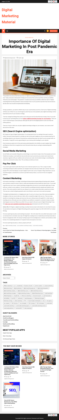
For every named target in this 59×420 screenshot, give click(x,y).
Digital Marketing (29, 37)
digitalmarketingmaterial (9, 57)
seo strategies (23, 303)
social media (49, 303)
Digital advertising (8, 288)
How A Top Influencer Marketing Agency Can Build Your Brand (43, 230)
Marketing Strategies (39, 298)
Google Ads (16, 295)
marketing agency (29, 298)
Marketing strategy (8, 300)
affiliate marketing (8, 285)
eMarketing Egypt (8, 295)
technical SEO (19, 308)
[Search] (45, 31)
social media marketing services (39, 305)
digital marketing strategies (10, 293)
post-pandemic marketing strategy (24, 225)
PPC (25, 300)
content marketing (48, 285)
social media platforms (9, 308)
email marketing (48, 293)
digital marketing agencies (29, 288)
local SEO (13, 298)
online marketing (18, 300)
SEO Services (15, 303)
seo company (7, 303)
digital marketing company (9, 290)
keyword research (37, 295)
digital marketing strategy (10, 225)
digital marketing (17, 288)
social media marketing (37, 225)
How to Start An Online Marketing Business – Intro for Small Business (15, 230)
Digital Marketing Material (10, 16)
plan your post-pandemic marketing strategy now (18, 204)
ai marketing (19, 285)
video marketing (27, 308)
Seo (44, 300)
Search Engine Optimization (34, 300)
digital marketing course (23, 290)
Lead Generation (47, 295)
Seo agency (49, 300)
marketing (20, 298)
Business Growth (28, 285)
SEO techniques (40, 303)
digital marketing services (36, 290)
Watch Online (53, 31)
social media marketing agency (23, 305)
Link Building (6, 298)
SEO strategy (32, 303)
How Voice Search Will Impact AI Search (28, 367)
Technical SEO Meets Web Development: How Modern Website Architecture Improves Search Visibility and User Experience (11, 261)
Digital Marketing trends (37, 293)
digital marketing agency (42, 288)
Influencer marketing (26, 295)
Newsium (34, 418)
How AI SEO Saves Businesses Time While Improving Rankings (10, 402)
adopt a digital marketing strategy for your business (37, 118)
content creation (38, 285)
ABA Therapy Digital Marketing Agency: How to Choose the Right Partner (47, 259)
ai (14, 285)
